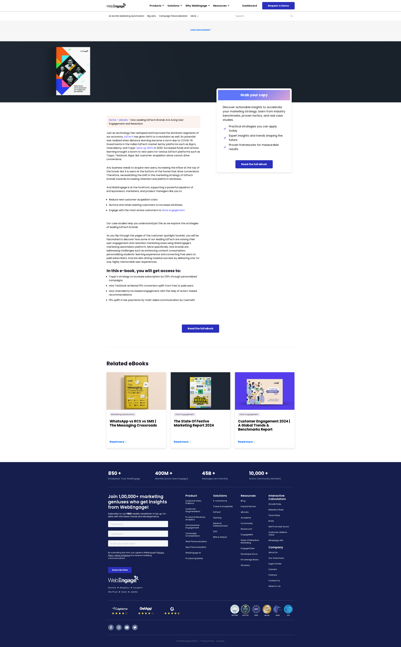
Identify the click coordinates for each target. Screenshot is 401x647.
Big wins (151, 16)
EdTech (128, 136)
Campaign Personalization (173, 16)
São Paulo (113, 592)
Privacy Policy (207, 640)
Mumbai (112, 587)
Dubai (124, 592)
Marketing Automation (122, 414)
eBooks (123, 120)
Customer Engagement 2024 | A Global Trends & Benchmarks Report (264, 425)
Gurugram (138, 587)
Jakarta (134, 592)
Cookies (220, 640)
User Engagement (200, 29)
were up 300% (144, 148)
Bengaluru (125, 587)
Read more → (118, 442)
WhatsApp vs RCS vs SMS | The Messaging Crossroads (133, 423)
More (193, 16)
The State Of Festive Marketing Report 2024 (194, 423)
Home (112, 120)
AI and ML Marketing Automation (126, 16)
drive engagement (173, 210)
